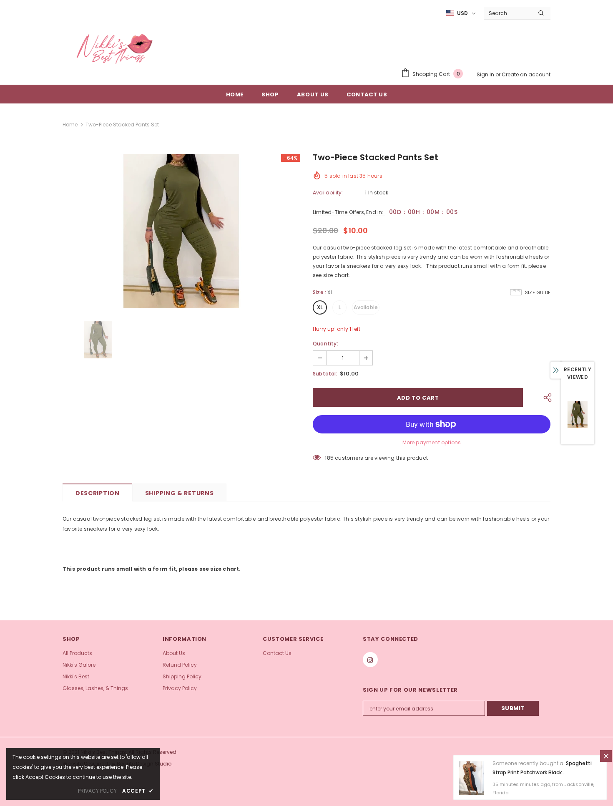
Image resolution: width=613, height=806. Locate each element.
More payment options (431, 442)
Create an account (526, 74)
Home (70, 124)
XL (320, 307)
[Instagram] (370, 659)
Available (366, 307)
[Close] (606, 756)
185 (329, 457)
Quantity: (325, 343)
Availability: (328, 192)
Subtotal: (325, 373)
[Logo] (115, 49)
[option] (181, 231)
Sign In (486, 74)
